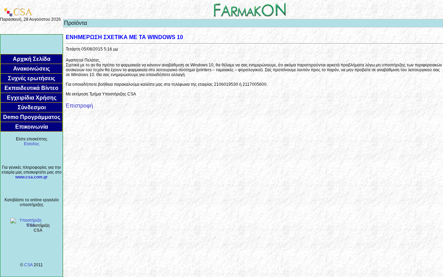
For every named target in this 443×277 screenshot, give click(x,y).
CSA (28, 264)
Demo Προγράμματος (31, 117)
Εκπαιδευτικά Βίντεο (31, 88)
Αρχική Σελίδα (32, 59)
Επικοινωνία (31, 127)
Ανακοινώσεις (31, 69)
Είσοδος (31, 143)
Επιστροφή (79, 106)
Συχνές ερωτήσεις (31, 78)
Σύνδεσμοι (32, 107)
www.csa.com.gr (31, 177)
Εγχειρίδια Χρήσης (31, 98)
